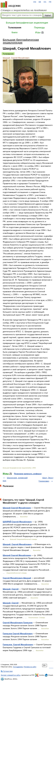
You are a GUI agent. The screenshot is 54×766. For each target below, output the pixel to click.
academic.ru (11, 4)
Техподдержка (18, 667)
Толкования (14, 27)
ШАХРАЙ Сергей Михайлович (17, 522)
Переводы (39, 27)
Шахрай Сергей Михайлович (17, 508)
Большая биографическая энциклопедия (27, 23)
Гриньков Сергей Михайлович (18, 633)
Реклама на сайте (30, 667)
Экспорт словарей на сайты (10, 675)
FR (50, 2)
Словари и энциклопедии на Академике (24, 10)
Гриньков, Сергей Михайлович (18, 644)
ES (45, 2)
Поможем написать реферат (28, 474)
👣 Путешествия (7, 671)
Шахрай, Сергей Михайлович (17, 544)
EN (35, 2)
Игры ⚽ (39, 32)
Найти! (48, 15)
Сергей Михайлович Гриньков (18, 622)
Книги (14, 32)
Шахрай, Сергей (11, 589)
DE (40, 2)
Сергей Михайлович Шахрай (17, 578)
